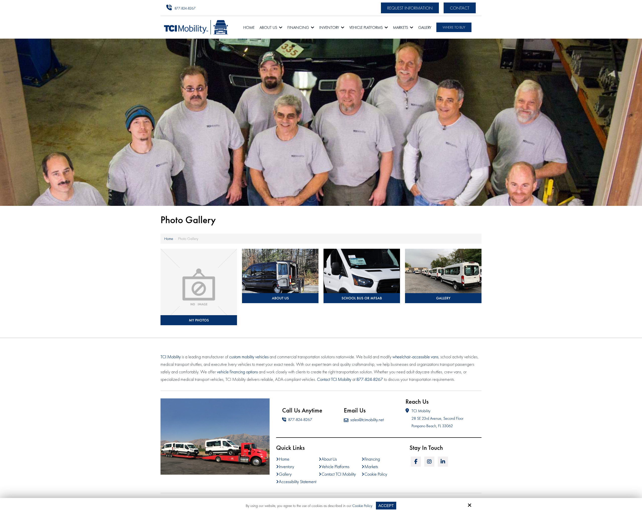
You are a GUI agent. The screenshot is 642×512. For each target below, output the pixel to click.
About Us (280, 298)
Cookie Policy (362, 505)
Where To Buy (454, 27)
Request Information (410, 8)
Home (168, 238)
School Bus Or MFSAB (362, 298)
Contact (459, 8)
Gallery (443, 298)
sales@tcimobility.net (367, 419)
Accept (386, 505)
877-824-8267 (185, 8)
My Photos (199, 320)
